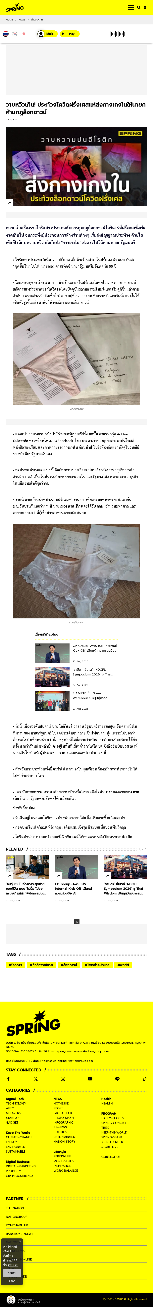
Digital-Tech (15, 1099)
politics (60, 1132)
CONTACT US (111, 1157)
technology (16, 1103)
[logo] (15, 7)
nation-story (64, 1141)
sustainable (15, 1151)
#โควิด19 (15, 965)
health (107, 1103)
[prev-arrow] (140, 849)
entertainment (65, 1137)
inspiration (62, 1166)
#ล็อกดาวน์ (69, 965)
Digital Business (17, 1162)
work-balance (66, 1170)
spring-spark (111, 1137)
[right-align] (138, 7)
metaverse (14, 1113)
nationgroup (16, 1217)
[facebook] (17, 203)
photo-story (64, 1118)
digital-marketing (21, 1166)
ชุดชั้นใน (22, 266)
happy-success (113, 1118)
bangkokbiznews (19, 1234)
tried (105, 1128)
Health (106, 1099)
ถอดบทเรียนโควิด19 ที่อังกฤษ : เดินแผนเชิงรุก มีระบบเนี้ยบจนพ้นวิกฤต (70, 827)
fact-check (63, 1113)
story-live (110, 1147)
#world (123, 965)
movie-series (63, 1161)
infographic (64, 1122)
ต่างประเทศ (37, 19)
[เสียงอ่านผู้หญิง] (47, 33)
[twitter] (24, 202)
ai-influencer (112, 1142)
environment (16, 1147)
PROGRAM (109, 1113)
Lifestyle (60, 1152)
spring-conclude (115, 1123)
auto (10, 1108)
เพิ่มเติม (13, 1265)
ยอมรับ (12, 1273)
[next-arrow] (145, 849)
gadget (12, 1122)
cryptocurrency (20, 1176)
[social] (8, 1078)
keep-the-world (114, 1132)
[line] (30, 203)
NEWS (22, 19)
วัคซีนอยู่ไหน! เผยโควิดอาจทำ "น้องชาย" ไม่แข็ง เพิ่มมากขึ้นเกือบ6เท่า (70, 817)
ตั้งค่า (12, 1281)
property (13, 1171)
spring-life (62, 1156)
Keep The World (18, 1133)
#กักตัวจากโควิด (41, 965)
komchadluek (17, 1225)
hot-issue (61, 1103)
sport (58, 1108)
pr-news (60, 1127)
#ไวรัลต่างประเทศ (97, 965)
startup (12, 1118)
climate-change (19, 1137)
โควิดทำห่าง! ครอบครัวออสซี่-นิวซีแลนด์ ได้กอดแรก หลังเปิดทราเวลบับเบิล (73, 836)
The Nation (15, 1208)
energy (11, 1142)
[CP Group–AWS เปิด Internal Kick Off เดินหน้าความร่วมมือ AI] (76, 867)
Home (9, 19)
